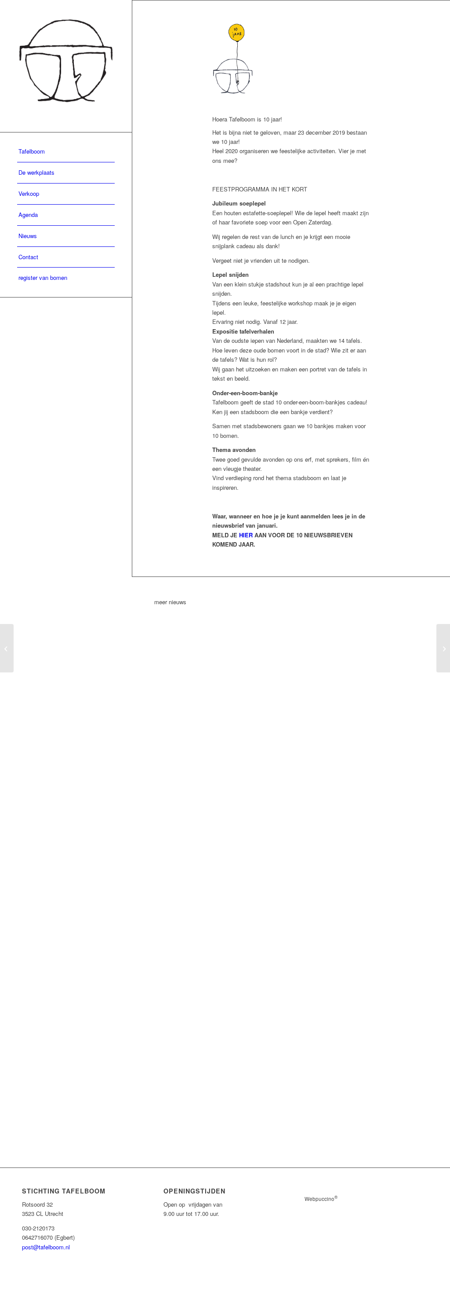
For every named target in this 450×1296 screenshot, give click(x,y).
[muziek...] (7, 648)
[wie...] (443, 648)
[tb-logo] (66, 66)
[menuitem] (66, 151)
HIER (246, 535)
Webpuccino (321, 1198)
